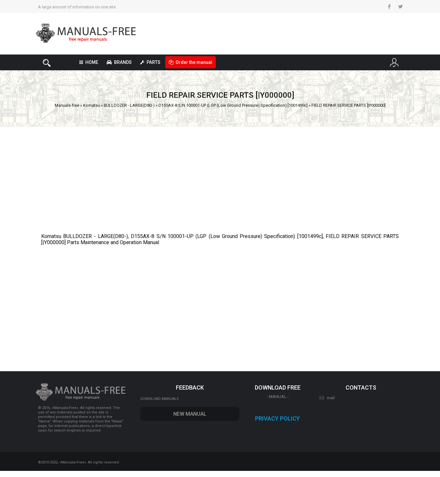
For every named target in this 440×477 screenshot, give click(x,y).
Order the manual (194, 62)
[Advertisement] (220, 177)
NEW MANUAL (189, 414)
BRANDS (123, 62)
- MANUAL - (278, 396)
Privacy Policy (277, 418)
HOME (91, 62)
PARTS (153, 62)
